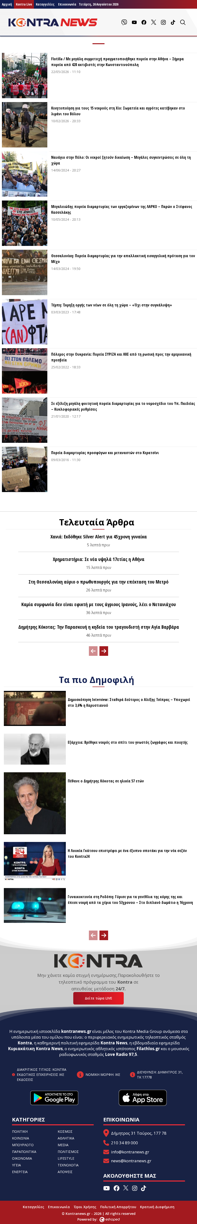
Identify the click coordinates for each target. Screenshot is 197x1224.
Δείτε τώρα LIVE (98, 998)
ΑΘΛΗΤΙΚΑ (66, 1138)
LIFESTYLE (66, 1158)
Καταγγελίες (45, 4)
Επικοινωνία (59, 1207)
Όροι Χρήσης (85, 1207)
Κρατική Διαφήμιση (157, 1207)
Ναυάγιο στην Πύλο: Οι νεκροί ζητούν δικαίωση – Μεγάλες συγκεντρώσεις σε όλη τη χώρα (121, 160)
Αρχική (7, 4)
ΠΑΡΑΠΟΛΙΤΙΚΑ (24, 1151)
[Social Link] (124, 22)
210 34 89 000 (124, 1142)
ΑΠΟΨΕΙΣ (65, 1171)
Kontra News (113, 1043)
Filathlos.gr (148, 1048)
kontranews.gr (76, 1031)
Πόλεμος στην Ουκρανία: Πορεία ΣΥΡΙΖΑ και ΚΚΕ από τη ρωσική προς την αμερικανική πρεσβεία (121, 357)
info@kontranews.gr (130, 1152)
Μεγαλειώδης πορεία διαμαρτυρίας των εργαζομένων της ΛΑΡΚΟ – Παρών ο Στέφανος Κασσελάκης (121, 209)
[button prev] (93, 651)
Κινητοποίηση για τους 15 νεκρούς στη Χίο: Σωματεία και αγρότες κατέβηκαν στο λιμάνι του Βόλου (118, 110)
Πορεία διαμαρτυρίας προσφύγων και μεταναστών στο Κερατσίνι (105, 452)
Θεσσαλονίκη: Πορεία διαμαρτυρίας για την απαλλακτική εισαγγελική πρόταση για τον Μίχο (123, 258)
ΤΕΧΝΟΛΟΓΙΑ (68, 1165)
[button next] (103, 651)
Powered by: (92, 1219)
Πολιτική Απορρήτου (118, 1207)
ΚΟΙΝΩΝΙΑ (20, 1138)
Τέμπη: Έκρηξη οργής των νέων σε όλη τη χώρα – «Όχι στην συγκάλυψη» (111, 305)
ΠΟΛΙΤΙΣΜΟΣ (68, 1151)
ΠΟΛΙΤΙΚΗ (20, 1131)
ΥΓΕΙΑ (16, 1165)
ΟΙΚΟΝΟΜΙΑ (22, 1158)
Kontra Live (24, 4)
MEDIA (63, 1145)
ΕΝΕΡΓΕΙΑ (20, 1171)
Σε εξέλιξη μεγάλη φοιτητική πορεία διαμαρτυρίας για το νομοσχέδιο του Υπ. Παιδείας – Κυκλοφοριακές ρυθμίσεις (123, 406)
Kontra (25, 1043)
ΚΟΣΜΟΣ (65, 1131)
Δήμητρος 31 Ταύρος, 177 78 (138, 1133)
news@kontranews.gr (131, 1160)
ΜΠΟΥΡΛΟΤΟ (23, 1145)
